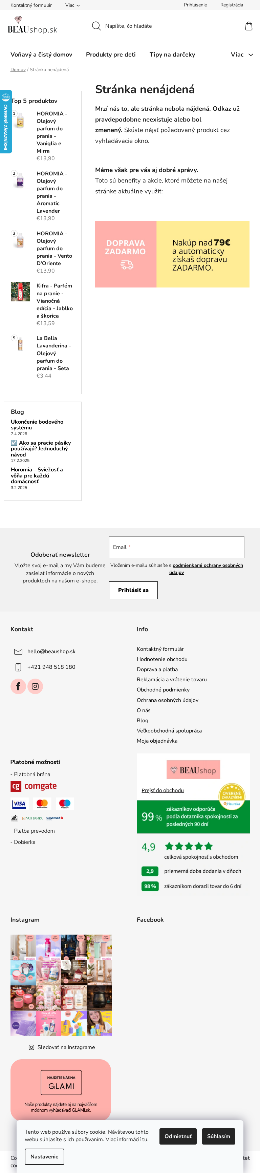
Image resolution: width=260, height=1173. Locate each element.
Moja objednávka (157, 741)
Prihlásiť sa (133, 590)
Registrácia (231, 5)
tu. (145, 1139)
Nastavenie (44, 1156)
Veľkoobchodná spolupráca (169, 730)
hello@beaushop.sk (51, 651)
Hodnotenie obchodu (162, 659)
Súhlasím (218, 1136)
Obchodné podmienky (163, 690)
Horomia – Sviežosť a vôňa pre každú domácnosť (37, 476)
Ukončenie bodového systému (37, 425)
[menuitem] (41, 54)
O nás (144, 710)
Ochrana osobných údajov (167, 700)
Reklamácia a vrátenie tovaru (172, 679)
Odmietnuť (178, 1136)
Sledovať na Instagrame (66, 1047)
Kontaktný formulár (31, 5)
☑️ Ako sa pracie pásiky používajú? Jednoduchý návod (41, 449)
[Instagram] (35, 686)
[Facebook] (18, 686)
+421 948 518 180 (51, 667)
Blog (142, 720)
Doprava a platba (157, 669)
